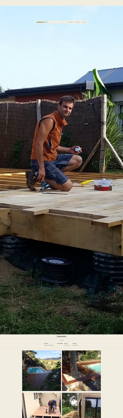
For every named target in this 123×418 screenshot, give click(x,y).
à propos (84, 22)
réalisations (70, 22)
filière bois (78, 22)
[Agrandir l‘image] (59, 352)
